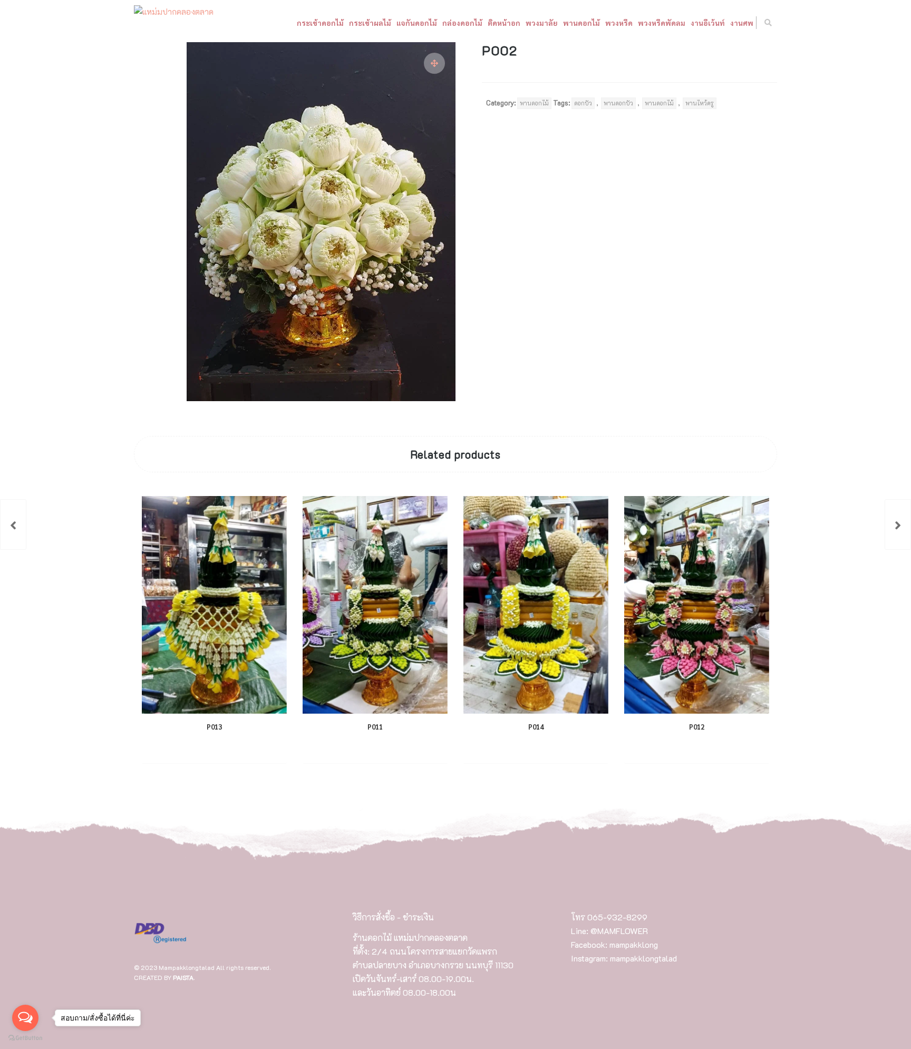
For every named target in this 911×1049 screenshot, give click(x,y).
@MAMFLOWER (619, 930)
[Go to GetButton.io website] (25, 1038)
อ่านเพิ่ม (205, 747)
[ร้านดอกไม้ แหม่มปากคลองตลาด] (174, 12)
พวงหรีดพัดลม (661, 22)
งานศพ (741, 22)
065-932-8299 (617, 916)
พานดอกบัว (618, 103)
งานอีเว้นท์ (708, 22)
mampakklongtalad (643, 958)
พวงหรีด (619, 22)
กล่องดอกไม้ (462, 22)
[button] (434, 63)
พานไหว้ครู (699, 103)
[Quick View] (239, 747)
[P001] (13, 524)
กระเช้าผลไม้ (370, 22)
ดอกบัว (583, 103)
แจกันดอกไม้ (416, 22)
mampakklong (633, 944)
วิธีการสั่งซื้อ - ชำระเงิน (393, 916)
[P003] (898, 524)
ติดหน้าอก (504, 22)
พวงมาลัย (542, 22)
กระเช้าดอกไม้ (320, 22)
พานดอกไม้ (581, 22)
